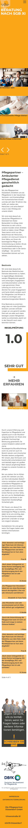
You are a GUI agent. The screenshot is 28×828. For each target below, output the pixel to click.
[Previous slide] (2, 150)
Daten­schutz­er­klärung (14, 799)
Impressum (14, 796)
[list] (14, 79)
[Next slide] (7, 150)
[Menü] (24, 1)
